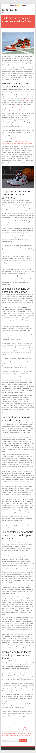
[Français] (11, 5)
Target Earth (9, 9)
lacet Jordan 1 (26, 100)
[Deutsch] (18, 5)
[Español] (16, 5)
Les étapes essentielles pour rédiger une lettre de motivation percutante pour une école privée (16, 734)
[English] (13, 5)
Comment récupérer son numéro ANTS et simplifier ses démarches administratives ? (15, 728)
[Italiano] (20, 5)
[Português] (23, 5)
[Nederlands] (25, 5)
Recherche (23, 740)
